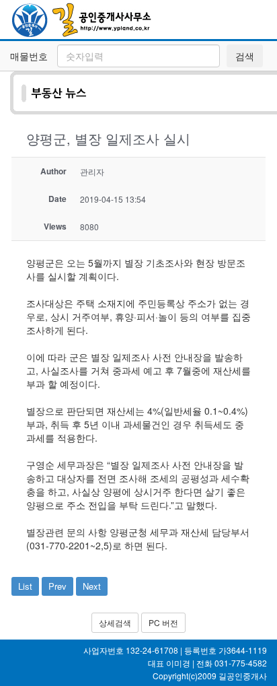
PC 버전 (163, 622)
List (25, 586)
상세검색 (115, 622)
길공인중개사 (243, 675)
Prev (57, 586)
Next (92, 586)
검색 (244, 56)
